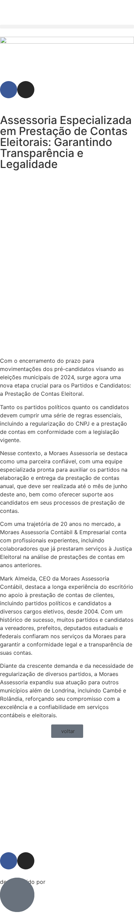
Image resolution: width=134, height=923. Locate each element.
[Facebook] (8, 89)
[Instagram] (25, 89)
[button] (67, 27)
